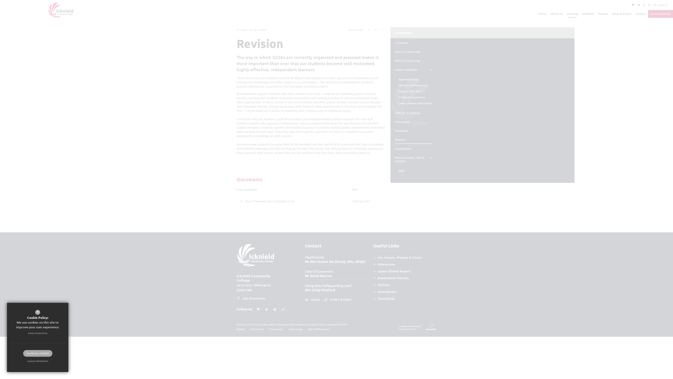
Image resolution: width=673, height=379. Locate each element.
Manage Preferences (37, 361)
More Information (37, 333)
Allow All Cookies (38, 353)
